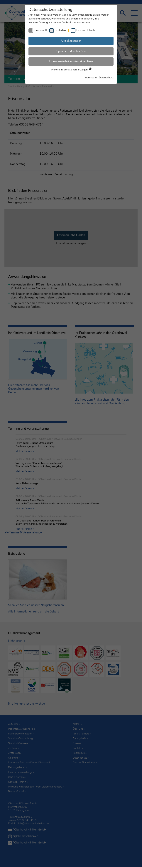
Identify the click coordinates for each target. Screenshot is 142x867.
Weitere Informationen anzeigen (69, 69)
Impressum (90, 77)
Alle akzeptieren (71, 40)
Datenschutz (106, 77)
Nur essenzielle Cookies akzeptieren (71, 61)
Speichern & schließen (71, 51)
